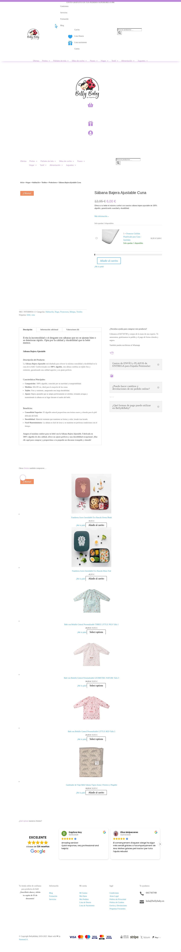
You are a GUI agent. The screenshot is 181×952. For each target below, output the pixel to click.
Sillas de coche (78, 61)
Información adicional (49, 330)
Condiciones (114, 893)
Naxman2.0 (23, 939)
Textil (114, 61)
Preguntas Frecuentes (117, 909)
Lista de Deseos (85, 902)
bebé (28, 315)
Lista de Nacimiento (86, 906)
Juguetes (141, 61)
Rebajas (72, 312)
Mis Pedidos (84, 899)
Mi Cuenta (83, 893)
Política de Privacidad (118, 899)
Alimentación (126, 61)
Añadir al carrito (109, 260)
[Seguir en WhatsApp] (152, 910)
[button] (160, 844)
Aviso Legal (114, 896)
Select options (96, 632)
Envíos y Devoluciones (118, 906)
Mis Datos (83, 896)
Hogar (103, 61)
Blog (51, 893)
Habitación (36, 183)
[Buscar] (119, 33)
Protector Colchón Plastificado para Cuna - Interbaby (132, 237)
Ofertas (36, 61)
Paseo (92, 61)
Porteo (45, 61)
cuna (33, 315)
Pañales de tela (59, 61)
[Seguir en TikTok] (142, 910)
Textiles (44, 183)
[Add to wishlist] (23, 190)
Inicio (22, 183)
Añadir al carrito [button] (96, 525)
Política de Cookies (117, 902)
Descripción (27, 330)
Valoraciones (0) (72, 330)
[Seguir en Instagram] (147, 910)
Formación (53, 896)
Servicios (52, 899)
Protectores (53, 183)
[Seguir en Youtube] (158, 910)
